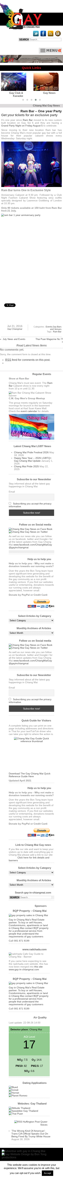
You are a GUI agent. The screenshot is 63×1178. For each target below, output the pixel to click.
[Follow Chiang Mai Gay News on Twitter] (28, 531)
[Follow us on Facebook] (30, 529)
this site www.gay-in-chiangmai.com (26, 968)
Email (12, 491)
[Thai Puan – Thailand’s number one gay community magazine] (16, 1113)
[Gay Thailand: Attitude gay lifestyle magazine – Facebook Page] (19, 1108)
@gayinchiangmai (19, 547)
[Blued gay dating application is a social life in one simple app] (13, 1087)
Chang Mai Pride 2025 (26, 466)
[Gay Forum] (23, 1110)
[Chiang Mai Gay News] (21, 28)
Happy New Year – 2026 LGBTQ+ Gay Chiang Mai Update (32, 459)
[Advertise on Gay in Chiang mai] (31, 61)
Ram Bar (28, 120)
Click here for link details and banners (29, 859)
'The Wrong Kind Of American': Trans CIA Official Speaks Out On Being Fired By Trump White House (30, 1133)
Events (49, 327)
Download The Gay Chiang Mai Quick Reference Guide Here (29, 775)
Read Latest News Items (31, 345)
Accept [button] (47, 1173)
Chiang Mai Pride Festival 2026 (31, 452)
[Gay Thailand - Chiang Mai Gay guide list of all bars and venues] (31, 754)
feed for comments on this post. (27, 359)
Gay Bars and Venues (55, 328)
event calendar (29, 411)
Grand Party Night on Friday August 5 (22, 125)
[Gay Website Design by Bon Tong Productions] (31, 1155)
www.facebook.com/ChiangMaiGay (32, 544)
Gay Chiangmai (14, 329)
